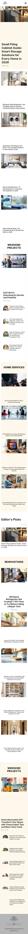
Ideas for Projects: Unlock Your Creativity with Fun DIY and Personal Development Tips (17, 334)
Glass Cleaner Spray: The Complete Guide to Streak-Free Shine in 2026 (13, 230)
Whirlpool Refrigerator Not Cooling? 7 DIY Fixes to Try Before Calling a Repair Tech (14, 602)
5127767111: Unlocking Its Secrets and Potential (13, 295)
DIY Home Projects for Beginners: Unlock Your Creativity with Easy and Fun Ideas (16, 321)
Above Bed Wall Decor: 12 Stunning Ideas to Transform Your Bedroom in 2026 (12, 189)
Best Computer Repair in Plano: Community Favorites (14, 401)
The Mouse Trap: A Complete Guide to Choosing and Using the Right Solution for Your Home (14, 678)
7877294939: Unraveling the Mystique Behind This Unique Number (14, 434)
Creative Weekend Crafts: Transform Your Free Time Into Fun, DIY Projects (17, 888)
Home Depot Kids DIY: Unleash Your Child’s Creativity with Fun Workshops (15, 347)
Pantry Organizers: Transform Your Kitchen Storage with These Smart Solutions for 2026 (14, 712)
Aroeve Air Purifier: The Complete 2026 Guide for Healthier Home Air (14, 641)
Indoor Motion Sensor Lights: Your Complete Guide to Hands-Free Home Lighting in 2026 (14, 749)
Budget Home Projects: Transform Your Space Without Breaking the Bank (17, 850)
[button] (25, 3)
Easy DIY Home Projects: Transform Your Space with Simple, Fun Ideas (17, 837)
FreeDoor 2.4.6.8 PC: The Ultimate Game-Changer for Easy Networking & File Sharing (14, 469)
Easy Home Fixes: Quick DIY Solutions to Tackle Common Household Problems (16, 876)
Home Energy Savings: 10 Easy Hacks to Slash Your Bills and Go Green (16, 863)
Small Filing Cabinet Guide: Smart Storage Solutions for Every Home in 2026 (14, 545)
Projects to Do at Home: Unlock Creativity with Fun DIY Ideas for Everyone (17, 307)
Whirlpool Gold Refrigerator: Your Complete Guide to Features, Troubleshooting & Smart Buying (14, 106)
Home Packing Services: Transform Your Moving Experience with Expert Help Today (14, 504)
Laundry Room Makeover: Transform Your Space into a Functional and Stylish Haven (17, 902)
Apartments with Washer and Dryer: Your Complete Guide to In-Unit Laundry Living (13, 147)
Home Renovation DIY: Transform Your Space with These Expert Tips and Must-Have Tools (12, 823)
